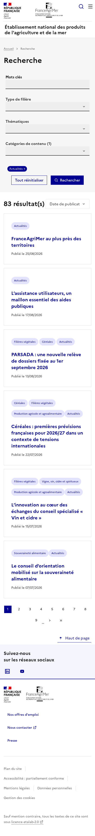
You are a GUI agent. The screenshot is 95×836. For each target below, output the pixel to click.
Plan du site (13, 768)
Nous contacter (19, 727)
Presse (12, 740)
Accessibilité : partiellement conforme (34, 778)
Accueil (9, 49)
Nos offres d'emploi (23, 714)
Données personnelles (54, 788)
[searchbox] (11, 107)
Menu (90, 6)
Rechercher (70, 180)
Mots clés (14, 77)
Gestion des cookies (19, 798)
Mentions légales (17, 788)
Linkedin (7, 671)
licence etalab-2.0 (25, 822)
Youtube (22, 671)
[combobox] (47, 106)
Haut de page (76, 638)
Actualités (16, 169)
